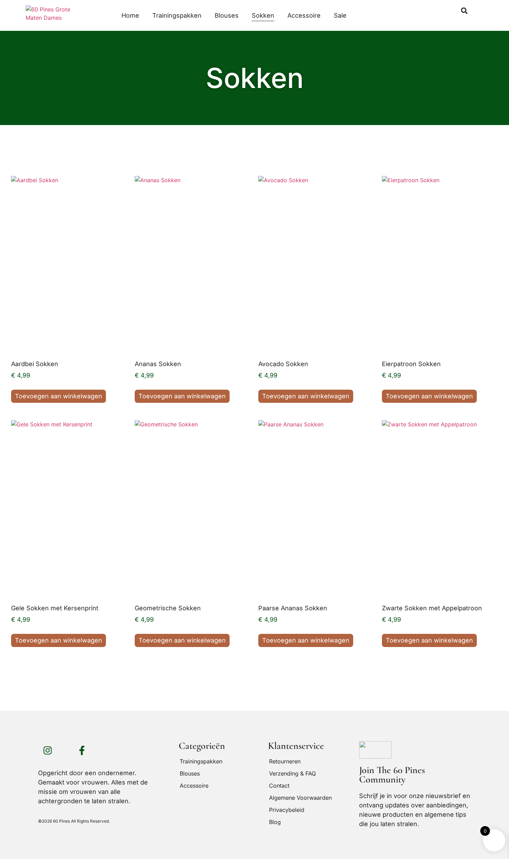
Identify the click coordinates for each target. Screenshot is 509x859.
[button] (464, 10)
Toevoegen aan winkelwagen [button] (58, 396)
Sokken (263, 15)
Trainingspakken (177, 15)
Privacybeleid (286, 809)
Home (130, 15)
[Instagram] (47, 750)
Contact (279, 785)
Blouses (227, 15)
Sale (340, 15)
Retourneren (285, 761)
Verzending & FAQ (292, 773)
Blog (275, 821)
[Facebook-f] (81, 750)
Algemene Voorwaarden (300, 797)
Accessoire (304, 15)
